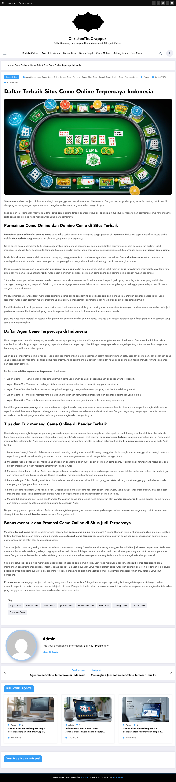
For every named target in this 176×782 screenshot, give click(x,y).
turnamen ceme (131, 77)
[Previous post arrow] (5, 673)
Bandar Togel (86, 53)
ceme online (53, 77)
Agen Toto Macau (51, 53)
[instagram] (167, 3)
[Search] (160, 53)
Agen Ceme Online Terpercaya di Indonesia (57, 675)
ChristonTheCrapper (87, 38)
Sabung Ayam (120, 53)
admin (146, 77)
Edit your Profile (93, 645)
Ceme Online (103, 53)
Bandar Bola (69, 53)
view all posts (50, 652)
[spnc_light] (169, 53)
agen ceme (30, 77)
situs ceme (92, 77)
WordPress (84, 777)
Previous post (78, 670)
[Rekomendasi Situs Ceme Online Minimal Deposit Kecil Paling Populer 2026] (88, 709)
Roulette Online (30, 53)
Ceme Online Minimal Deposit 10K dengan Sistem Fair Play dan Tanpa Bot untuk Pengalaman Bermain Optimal (143, 730)
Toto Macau (137, 53)
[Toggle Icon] (5, 53)
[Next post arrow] (171, 673)
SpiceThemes (117, 777)
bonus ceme (41, 77)
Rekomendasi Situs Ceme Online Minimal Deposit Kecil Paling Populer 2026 (84, 730)
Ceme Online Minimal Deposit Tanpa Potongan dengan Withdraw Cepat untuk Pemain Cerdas (26, 730)
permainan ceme (80, 77)
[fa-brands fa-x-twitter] (158, 3)
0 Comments (12, 82)
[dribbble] (163, 3)
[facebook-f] (154, 3)
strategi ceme (104, 77)
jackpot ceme (65, 77)
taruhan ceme (117, 77)
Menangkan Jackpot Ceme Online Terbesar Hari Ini (123, 675)
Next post (96, 670)
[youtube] (172, 3)
